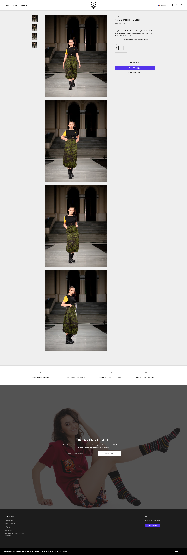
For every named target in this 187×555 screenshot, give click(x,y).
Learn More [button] (63, 551)
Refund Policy (9, 530)
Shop (15, 5)
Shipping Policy (9, 527)
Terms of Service (10, 524)
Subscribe (109, 453)
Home (7, 5)
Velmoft (118, 16)
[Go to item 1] (35, 18)
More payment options (135, 73)
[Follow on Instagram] (6, 542)
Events (24, 5)
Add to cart (135, 62)
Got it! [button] (177, 551)
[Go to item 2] (35, 27)
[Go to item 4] (35, 45)
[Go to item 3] (35, 36)
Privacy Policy (9, 520)
